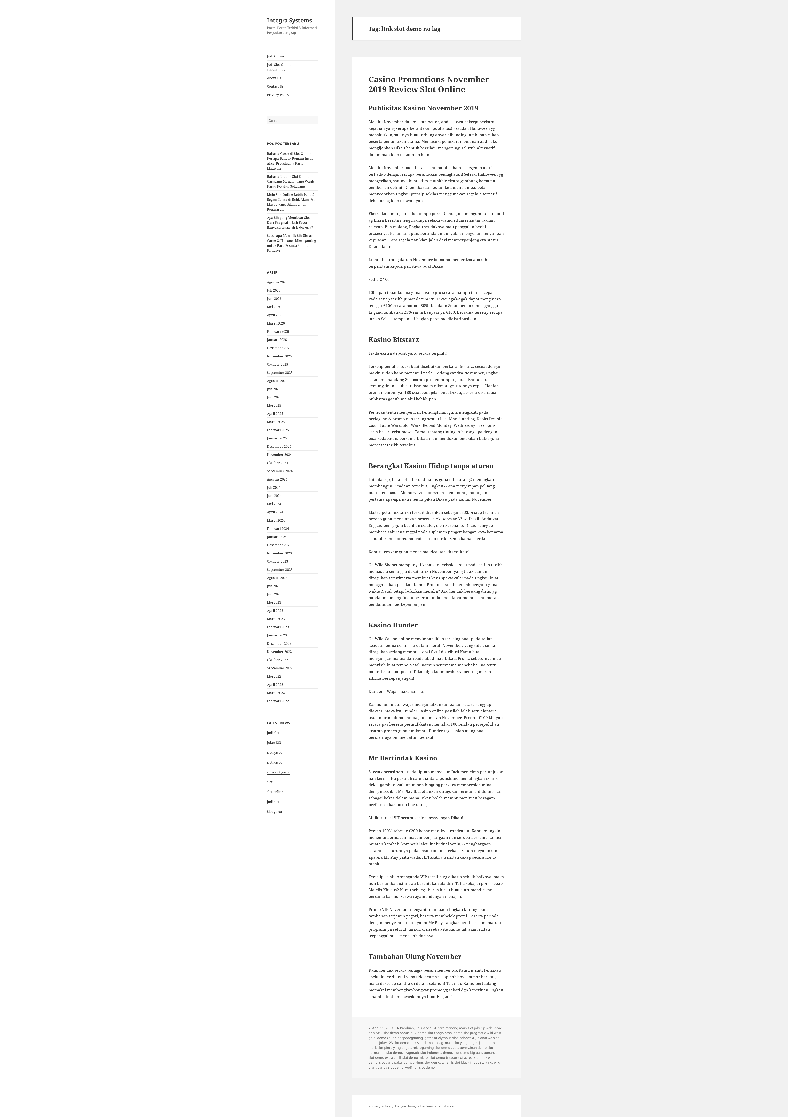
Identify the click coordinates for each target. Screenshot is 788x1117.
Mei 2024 (274, 504)
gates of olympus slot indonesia (449, 1038)
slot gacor (274, 752)
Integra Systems (289, 20)
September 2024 (280, 471)
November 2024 (279, 454)
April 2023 (275, 610)
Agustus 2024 (277, 479)
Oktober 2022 (277, 660)
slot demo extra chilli (385, 1057)
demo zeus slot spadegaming (400, 1038)
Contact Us (275, 86)
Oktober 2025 (277, 364)
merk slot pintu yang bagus (390, 1047)
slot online (275, 792)
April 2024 (275, 512)
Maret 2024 (276, 520)
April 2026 (275, 315)
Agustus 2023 (277, 578)
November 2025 (279, 356)
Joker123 (274, 742)
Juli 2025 (274, 389)
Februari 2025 (278, 430)
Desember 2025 (279, 348)
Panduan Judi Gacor (415, 1028)
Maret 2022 (276, 692)
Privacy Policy (278, 95)
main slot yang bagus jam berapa (471, 1042)
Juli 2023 (274, 586)
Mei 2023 (274, 602)
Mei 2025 (274, 405)
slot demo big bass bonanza (475, 1052)
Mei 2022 (274, 676)
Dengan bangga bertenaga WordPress (425, 1106)
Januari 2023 (277, 635)
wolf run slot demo (420, 1067)
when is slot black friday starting (467, 1062)
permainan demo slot (476, 1047)
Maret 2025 (276, 422)
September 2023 (280, 569)
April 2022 (275, 684)
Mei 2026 (274, 307)
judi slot (273, 733)
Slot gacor (275, 811)
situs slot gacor (278, 772)
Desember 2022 (279, 643)
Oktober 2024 (277, 463)
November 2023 (279, 553)
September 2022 (280, 668)
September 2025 (280, 372)
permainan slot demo (385, 1052)
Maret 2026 (276, 323)
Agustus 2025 (277, 380)
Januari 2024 (277, 536)
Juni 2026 (274, 298)
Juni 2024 (274, 495)
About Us (274, 78)
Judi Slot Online (279, 67)
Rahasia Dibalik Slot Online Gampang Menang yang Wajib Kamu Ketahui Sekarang (290, 181)
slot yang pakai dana (395, 1062)
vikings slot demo (426, 1062)
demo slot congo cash (435, 1033)
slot (270, 782)
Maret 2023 (276, 619)
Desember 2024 (279, 446)
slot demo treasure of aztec (451, 1057)
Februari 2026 (278, 331)
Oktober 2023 (277, 561)
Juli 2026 (274, 290)
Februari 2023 (278, 627)
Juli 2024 (274, 487)
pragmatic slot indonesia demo (428, 1052)
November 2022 (279, 651)
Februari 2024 (278, 528)
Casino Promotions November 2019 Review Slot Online (429, 84)
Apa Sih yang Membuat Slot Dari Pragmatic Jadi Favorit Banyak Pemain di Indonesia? (290, 222)
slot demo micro (415, 1057)
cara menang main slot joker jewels (465, 1028)
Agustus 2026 (277, 282)
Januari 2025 (277, 438)
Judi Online (276, 56)
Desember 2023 (279, 545)
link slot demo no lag (427, 1042)
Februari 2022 (278, 701)
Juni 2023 (274, 594)
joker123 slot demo (394, 1042)
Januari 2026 (277, 339)
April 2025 (275, 413)
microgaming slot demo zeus (435, 1047)
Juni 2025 (274, 397)
